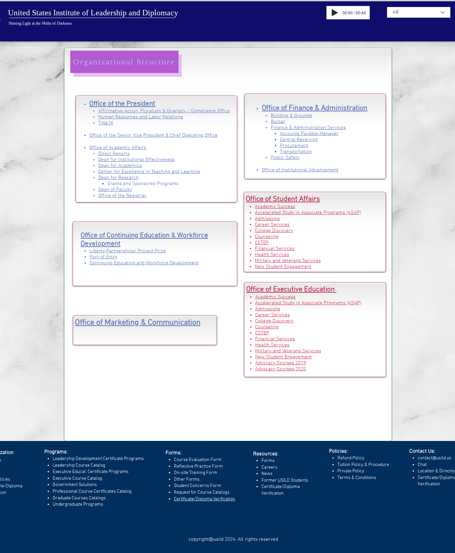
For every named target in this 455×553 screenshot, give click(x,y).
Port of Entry (103, 257)
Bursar (278, 122)
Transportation (296, 152)
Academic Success (275, 207)
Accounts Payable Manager (309, 134)
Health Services (272, 255)
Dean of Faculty (115, 190)
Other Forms (187, 479)
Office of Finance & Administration (314, 108)
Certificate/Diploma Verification (204, 499)
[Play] (335, 12)
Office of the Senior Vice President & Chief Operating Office (153, 135)
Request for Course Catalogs (201, 492)
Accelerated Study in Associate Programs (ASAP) (308, 213)
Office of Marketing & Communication (138, 322)
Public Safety (285, 158)
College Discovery (274, 231)
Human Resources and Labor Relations (140, 117)
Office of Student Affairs (283, 199)
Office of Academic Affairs (117, 148)
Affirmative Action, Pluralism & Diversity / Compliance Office (164, 111)
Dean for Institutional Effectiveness (136, 160)
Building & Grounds (291, 116)
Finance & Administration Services (308, 128)
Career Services (272, 225)
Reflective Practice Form (198, 466)
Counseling (266, 237)
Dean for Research (118, 178)
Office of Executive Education (291, 289)
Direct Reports (114, 154)
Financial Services (274, 249)
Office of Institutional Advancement (300, 170)
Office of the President (122, 104)
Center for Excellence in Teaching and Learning (149, 172)
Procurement (294, 146)
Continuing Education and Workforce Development (144, 263)
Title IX (105, 123)
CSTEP (262, 243)
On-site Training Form (195, 473)
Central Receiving (299, 140)
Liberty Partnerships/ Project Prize (128, 251)
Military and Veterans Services (288, 261)
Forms (268, 461)
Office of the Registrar (122, 196)
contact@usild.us (434, 458)
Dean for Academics (120, 166)
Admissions (267, 219)
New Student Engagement (283, 267)
